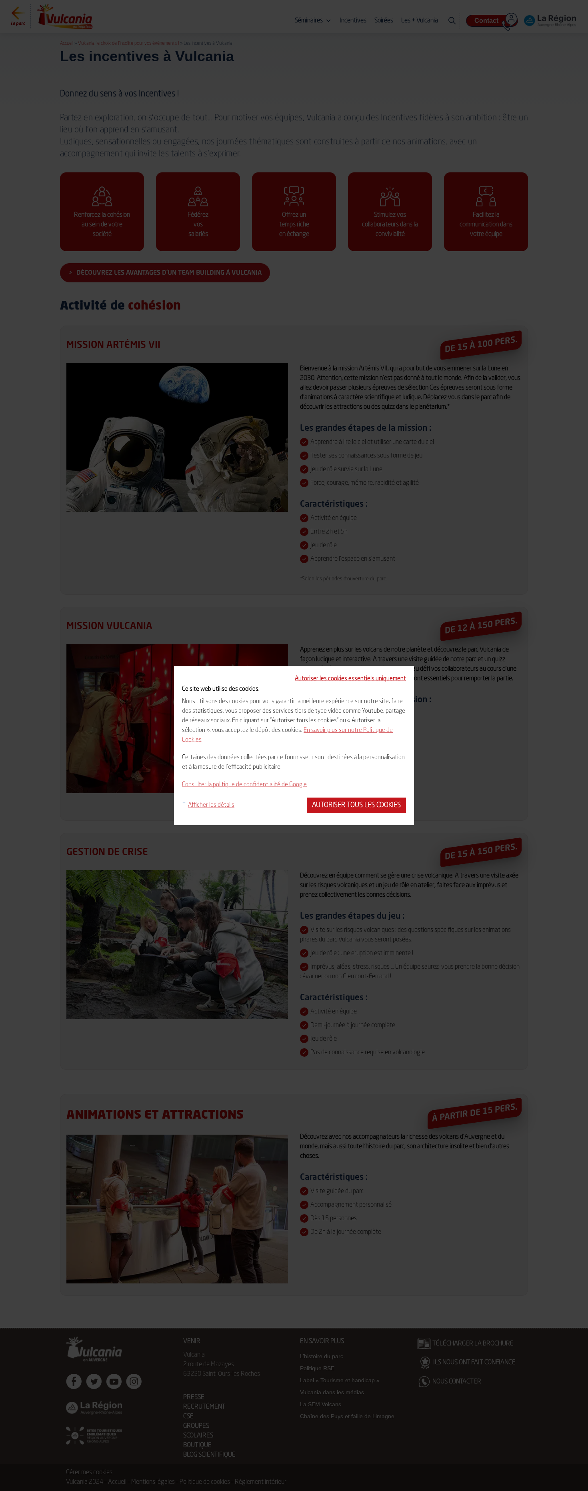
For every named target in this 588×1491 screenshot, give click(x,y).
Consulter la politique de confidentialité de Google (244, 785)
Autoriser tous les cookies (356, 805)
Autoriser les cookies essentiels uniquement (350, 679)
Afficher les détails (211, 805)
